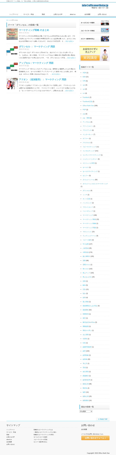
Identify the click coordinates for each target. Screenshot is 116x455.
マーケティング (88, 215)
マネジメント (87, 232)
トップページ (13, 14)
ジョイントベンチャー (90, 159)
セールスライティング (90, 171)
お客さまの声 (58, 14)
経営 (84, 351)
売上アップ (86, 273)
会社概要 (87, 14)
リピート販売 (87, 240)
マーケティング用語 (89, 227)
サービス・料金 (28, 14)
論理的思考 (86, 380)
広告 (84, 289)
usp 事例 (86, 118)
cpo (84, 85)
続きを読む (70, 41)
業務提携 (86, 326)
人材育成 (86, 248)
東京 (84, 318)
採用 (84, 297)
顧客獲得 (86, 400)
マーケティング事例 (89, 219)
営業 (84, 260)
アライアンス (87, 130)
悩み (84, 293)
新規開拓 (86, 310)
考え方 (85, 363)
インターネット (88, 134)
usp (84, 114)
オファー (86, 138)
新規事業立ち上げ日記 (90, 306)
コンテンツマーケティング (91, 155)
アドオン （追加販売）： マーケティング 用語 (42, 79)
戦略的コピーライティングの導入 (44, 434)
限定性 (85, 388)
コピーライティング (89, 147)
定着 (84, 281)
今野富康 (86, 252)
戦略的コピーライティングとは (43, 429)
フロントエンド (88, 207)
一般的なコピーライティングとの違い (45, 432)
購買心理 (86, 384)
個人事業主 (86, 256)
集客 (84, 392)
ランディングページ (89, 236)
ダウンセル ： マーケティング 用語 (37, 46)
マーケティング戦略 (89, 223)
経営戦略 (86, 355)
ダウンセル (86, 190)
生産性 (85, 339)
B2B (84, 77)
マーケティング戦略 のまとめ (34, 30)
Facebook (86, 97)
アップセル (86, 122)
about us (73, 14)
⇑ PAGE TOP (102, 419)
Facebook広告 (87, 101)
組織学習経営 (87, 347)
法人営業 (86, 334)
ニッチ (85, 195)
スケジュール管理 (88, 163)
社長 (84, 343)
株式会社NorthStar (89, 322)
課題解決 (86, 376)
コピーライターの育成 (40, 439)
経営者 (85, 359)
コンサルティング (88, 151)
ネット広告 (86, 199)
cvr (84, 93)
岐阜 (84, 285)
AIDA (84, 73)
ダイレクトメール (88, 180)
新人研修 (86, 302)
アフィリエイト (88, 126)
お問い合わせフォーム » (95, 438)
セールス (86, 167)
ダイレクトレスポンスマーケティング (95, 184)
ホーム (8, 20)
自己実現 (86, 371)
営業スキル (86, 264)
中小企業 (86, 244)
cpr (84, 89)
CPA (84, 81)
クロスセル (86, 142)
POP (84, 109)
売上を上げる (87, 277)
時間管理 (86, 314)
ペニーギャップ (88, 211)
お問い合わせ (102, 14)
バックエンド (87, 203)
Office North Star (88, 105)
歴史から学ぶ (87, 330)
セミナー (86, 175)
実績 (43, 14)
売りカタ (86, 269)
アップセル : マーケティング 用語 (36, 63)
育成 (84, 367)
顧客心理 (86, 396)
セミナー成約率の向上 (40, 442)
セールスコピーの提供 (40, 437)
